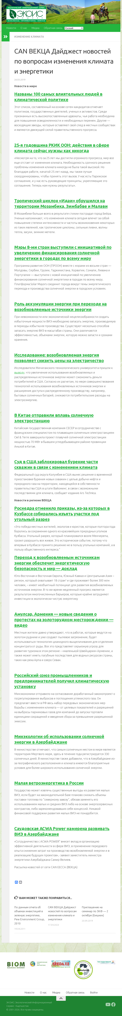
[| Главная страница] (26, 14)
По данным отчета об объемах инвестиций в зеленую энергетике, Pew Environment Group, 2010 (29, 915)
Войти (94, 992)
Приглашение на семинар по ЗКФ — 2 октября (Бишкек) (95, 911)
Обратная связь (53, 28)
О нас (23, 28)
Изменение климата (29, 36)
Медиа (35, 28)
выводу (19, 372)
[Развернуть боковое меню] (6, 36)
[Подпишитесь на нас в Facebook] (113, 1004)
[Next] (41, 965)
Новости (11, 28)
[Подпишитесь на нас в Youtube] (107, 1004)
